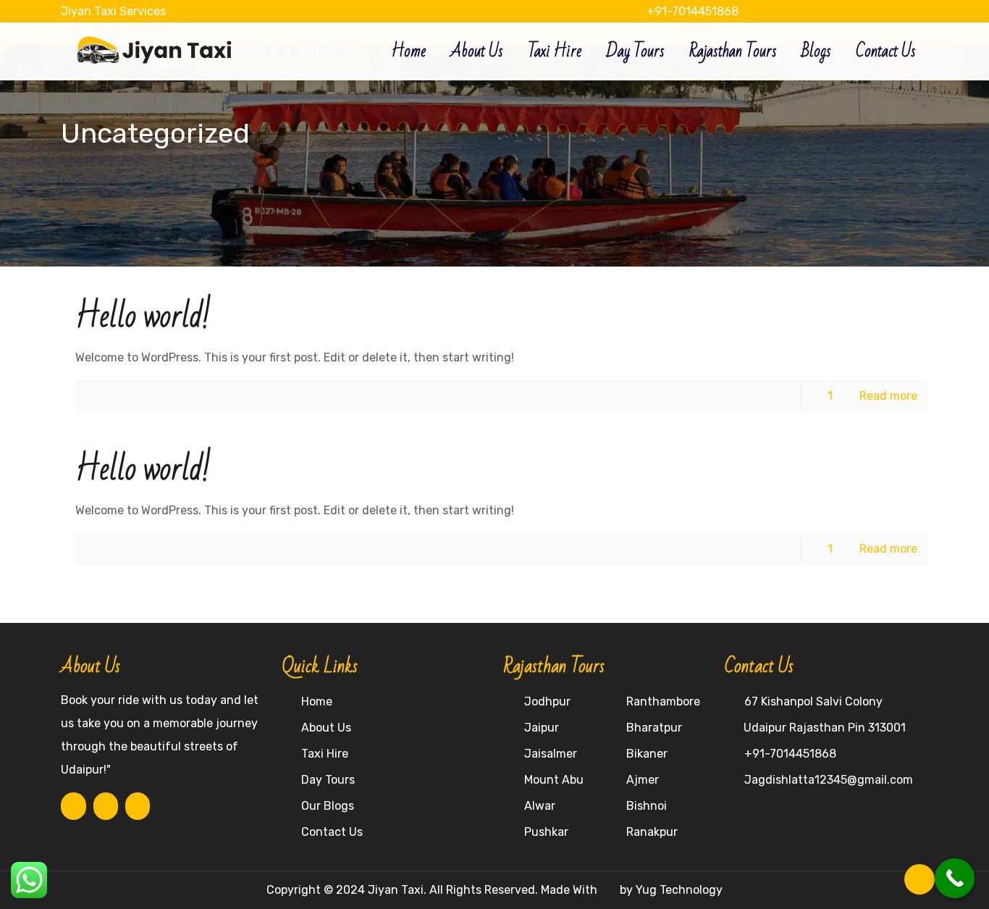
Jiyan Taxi (396, 890)
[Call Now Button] (955, 878)
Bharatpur (654, 727)
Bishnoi (646, 806)
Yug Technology (679, 890)
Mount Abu (554, 780)
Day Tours (328, 780)
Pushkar (546, 832)
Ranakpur (652, 832)
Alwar (539, 806)
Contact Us (332, 832)
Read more (888, 396)
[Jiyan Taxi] (156, 43)
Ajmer (642, 780)
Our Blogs (327, 806)
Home (316, 701)
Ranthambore (663, 701)
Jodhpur (547, 701)
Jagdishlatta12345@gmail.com (828, 780)
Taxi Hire (324, 754)
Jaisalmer (550, 754)
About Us (326, 727)
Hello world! (143, 316)
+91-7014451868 (691, 11)
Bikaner (647, 754)
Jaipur (541, 727)
